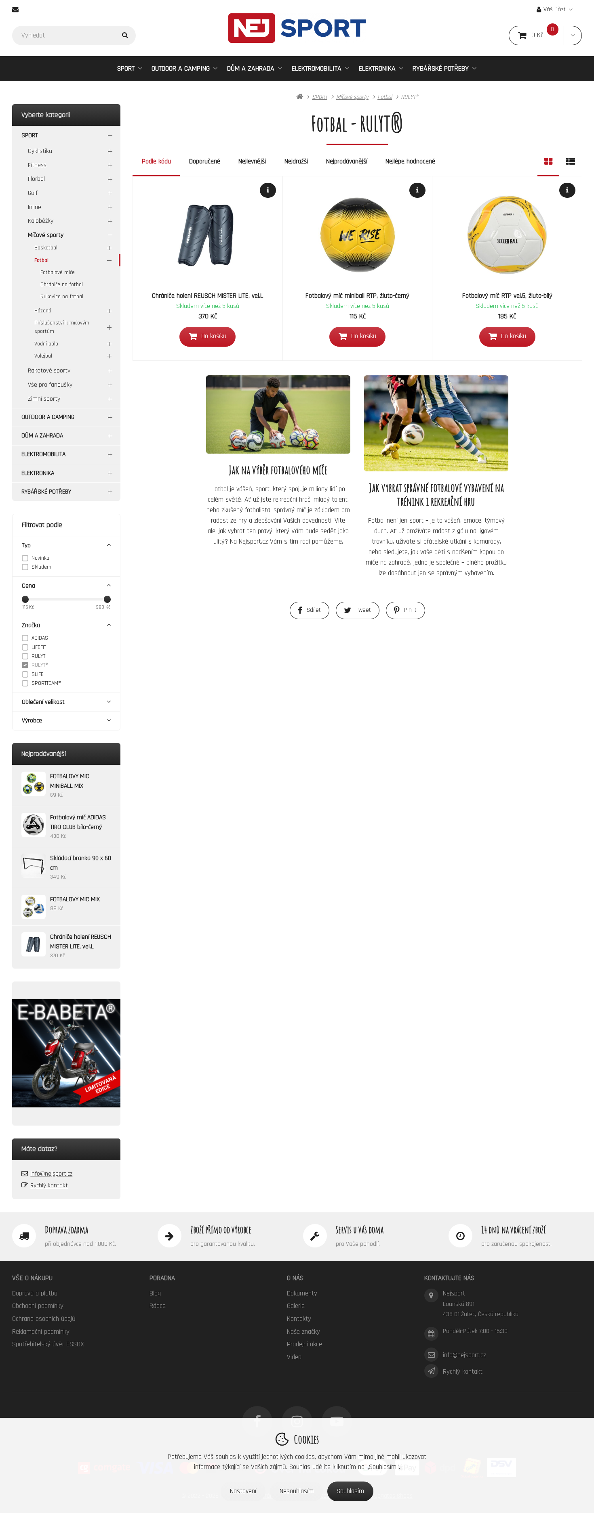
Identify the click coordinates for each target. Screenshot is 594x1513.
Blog (155, 1293)
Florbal (36, 179)
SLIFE (38, 674)
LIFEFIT (39, 647)
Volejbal (43, 356)
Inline (34, 207)
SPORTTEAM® (46, 683)
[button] (573, 35)
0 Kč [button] (547, 35)
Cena (28, 586)
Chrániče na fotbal (61, 284)
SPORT (126, 68)
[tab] (548, 161)
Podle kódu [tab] (156, 161)
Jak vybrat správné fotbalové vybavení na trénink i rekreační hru (436, 494)
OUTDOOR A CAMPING (181, 68)
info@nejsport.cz (51, 1174)
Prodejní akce (304, 1344)
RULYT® (40, 665)
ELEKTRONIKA (377, 68)
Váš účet (554, 9)
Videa (294, 1357)
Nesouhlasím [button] (297, 1491)
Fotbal (41, 260)
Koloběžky (40, 221)
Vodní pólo (46, 343)
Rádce (158, 1306)
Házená (42, 310)
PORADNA (162, 1278)
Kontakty (299, 1318)
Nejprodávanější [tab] (346, 161)
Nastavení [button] (243, 1491)
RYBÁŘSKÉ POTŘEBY (441, 68)
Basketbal (45, 247)
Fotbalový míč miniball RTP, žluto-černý (357, 295)
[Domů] (297, 28)
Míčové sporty (45, 235)
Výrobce (32, 720)
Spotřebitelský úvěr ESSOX (48, 1344)
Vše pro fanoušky (50, 385)
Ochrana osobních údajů (44, 1318)
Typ (26, 545)
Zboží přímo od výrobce (220, 1230)
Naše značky (303, 1331)
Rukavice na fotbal (61, 296)
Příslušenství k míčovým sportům (61, 327)
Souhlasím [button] (350, 1491)
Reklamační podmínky (41, 1331)
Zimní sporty (44, 399)
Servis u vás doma (359, 1230)
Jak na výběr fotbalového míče (278, 469)
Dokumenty (302, 1293)
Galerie (296, 1306)
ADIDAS (40, 638)
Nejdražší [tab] (296, 161)
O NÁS (295, 1278)
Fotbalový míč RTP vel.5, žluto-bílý (507, 295)
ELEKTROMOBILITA (316, 68)
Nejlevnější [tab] (252, 161)
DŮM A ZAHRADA (250, 68)
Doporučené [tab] (204, 161)
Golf (33, 193)
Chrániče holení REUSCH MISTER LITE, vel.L (207, 295)
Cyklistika (40, 151)
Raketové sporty (49, 370)
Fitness (37, 165)
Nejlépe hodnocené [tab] (410, 161)
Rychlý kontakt (49, 1185)
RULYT (38, 656)
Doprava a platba (34, 1293)
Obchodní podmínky (37, 1306)
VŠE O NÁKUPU (32, 1278)
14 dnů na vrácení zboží (513, 1230)
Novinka (40, 558)
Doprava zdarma (66, 1230)
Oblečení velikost (43, 702)
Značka (31, 625)
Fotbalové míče (57, 272)
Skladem (41, 567)
